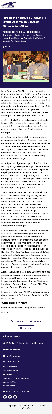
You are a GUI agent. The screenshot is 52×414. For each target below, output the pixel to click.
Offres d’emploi (10, 386)
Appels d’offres (9, 382)
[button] (48, 4)
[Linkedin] (15, 397)
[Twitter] (10, 397)
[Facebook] (5, 397)
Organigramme (10, 367)
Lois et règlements (11, 370)
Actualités (7, 374)
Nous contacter (12, 349)
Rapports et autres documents (16, 378)
